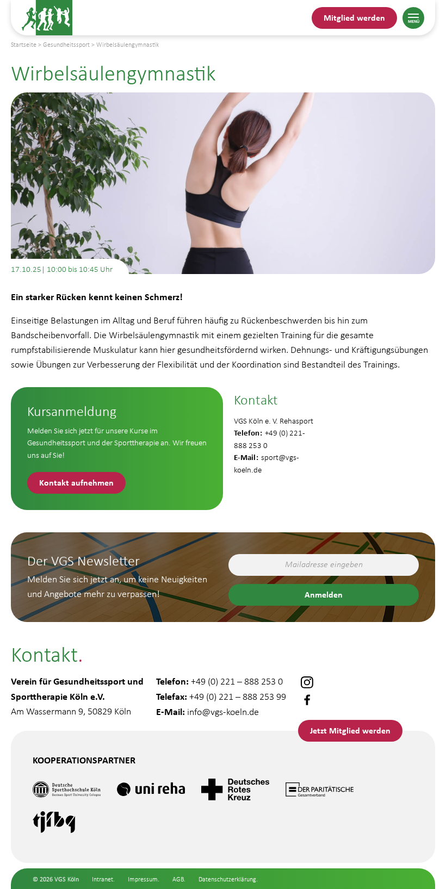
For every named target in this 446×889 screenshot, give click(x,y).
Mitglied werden (354, 17)
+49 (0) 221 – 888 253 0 (237, 681)
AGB (178, 879)
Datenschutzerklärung (227, 879)
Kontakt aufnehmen (76, 482)
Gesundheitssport (66, 44)
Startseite (23, 44)
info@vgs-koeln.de (223, 712)
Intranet (102, 879)
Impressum (143, 879)
